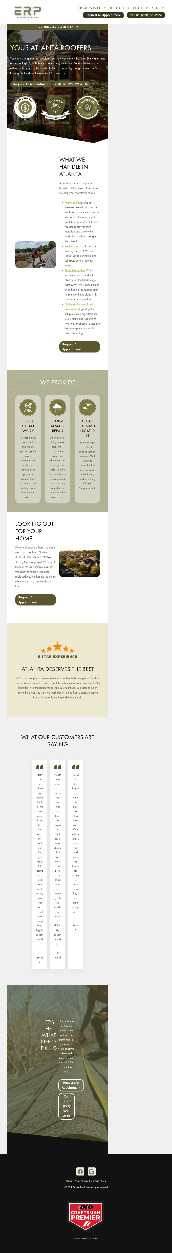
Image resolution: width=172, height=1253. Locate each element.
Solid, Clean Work (28, 426)
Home (83, 8)
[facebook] (80, 1171)
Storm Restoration (75, 270)
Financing (141, 8)
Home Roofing (73, 202)
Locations (119, 8)
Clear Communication (87, 428)
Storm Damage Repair (58, 426)
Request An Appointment (103, 15)
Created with (86, 1238)
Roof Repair (71, 246)
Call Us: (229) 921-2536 (146, 15)
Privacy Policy (81, 1180)
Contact (95, 1180)
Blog (103, 1180)
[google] (92, 1171)
